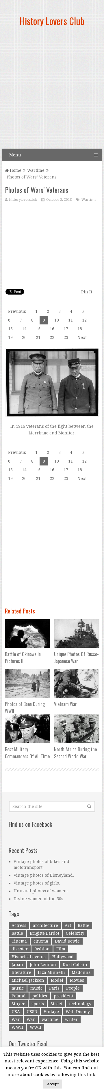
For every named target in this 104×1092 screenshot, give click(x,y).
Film (60, 949)
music (18, 988)
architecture (45, 925)
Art (68, 925)
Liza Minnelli (51, 972)
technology (80, 1003)
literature (21, 972)
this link (86, 1074)
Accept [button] (53, 1084)
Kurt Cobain (75, 964)
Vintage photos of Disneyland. (44, 875)
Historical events (29, 956)
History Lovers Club (52, 21)
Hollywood (63, 956)
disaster (20, 949)
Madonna (81, 972)
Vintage (51, 1011)
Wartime (35, 170)
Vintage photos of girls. (37, 883)
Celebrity (75, 933)
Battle (83, 925)
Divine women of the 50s (38, 898)
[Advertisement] (52, 90)
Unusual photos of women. (41, 891)
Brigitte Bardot (44, 933)
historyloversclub (23, 200)
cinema (41, 941)
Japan (17, 964)
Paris (54, 988)
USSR (32, 1011)
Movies (77, 980)
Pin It (86, 292)
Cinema (19, 941)
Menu (15, 155)
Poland (19, 996)
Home (15, 170)
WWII (17, 1027)
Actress (19, 925)
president (63, 996)
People (73, 988)
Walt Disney (78, 1011)
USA (16, 1011)
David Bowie (67, 941)
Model (57, 980)
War (16, 1019)
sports (37, 1003)
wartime (50, 1019)
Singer (18, 1003)
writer (71, 1019)
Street (56, 1003)
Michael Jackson (28, 980)
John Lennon (43, 964)
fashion (42, 949)
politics (39, 996)
